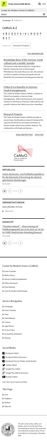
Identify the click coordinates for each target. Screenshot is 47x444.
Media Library (9, 275)
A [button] (3, 33)
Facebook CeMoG (12, 353)
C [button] (9, 33)
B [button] (6, 33)
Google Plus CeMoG (13, 369)
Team (6, 314)
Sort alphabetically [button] (35, 53)
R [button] (3, 38)
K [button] (25, 33)
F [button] (17, 33)
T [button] (9, 38)
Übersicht (9, 211)
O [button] (37, 33)
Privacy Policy (9, 330)
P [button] (40, 33)
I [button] (23, 33)
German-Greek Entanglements (15, 279)
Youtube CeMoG (11, 377)
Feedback (7, 398)
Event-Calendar (10, 271)
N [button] (34, 33)
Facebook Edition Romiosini (16, 357)
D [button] (12, 33)
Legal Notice (9, 326)
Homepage (6, 20)
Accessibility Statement (13, 334)
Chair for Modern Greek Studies (15, 291)
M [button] (31, 33)
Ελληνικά (7, 406)
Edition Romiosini (11, 283)
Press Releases (9, 287)
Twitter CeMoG (11, 365)
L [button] (28, 33)
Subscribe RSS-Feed (24, 134)
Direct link (39, 134)
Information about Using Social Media (14, 382)
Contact (7, 322)
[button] (4, 191)
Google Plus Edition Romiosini (17, 373)
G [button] (20, 33)
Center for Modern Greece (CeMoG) (17, 10)
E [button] (15, 33)
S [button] (6, 38)
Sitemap (7, 338)
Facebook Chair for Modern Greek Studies (21, 361)
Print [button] (6, 394)
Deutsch (7, 402)
